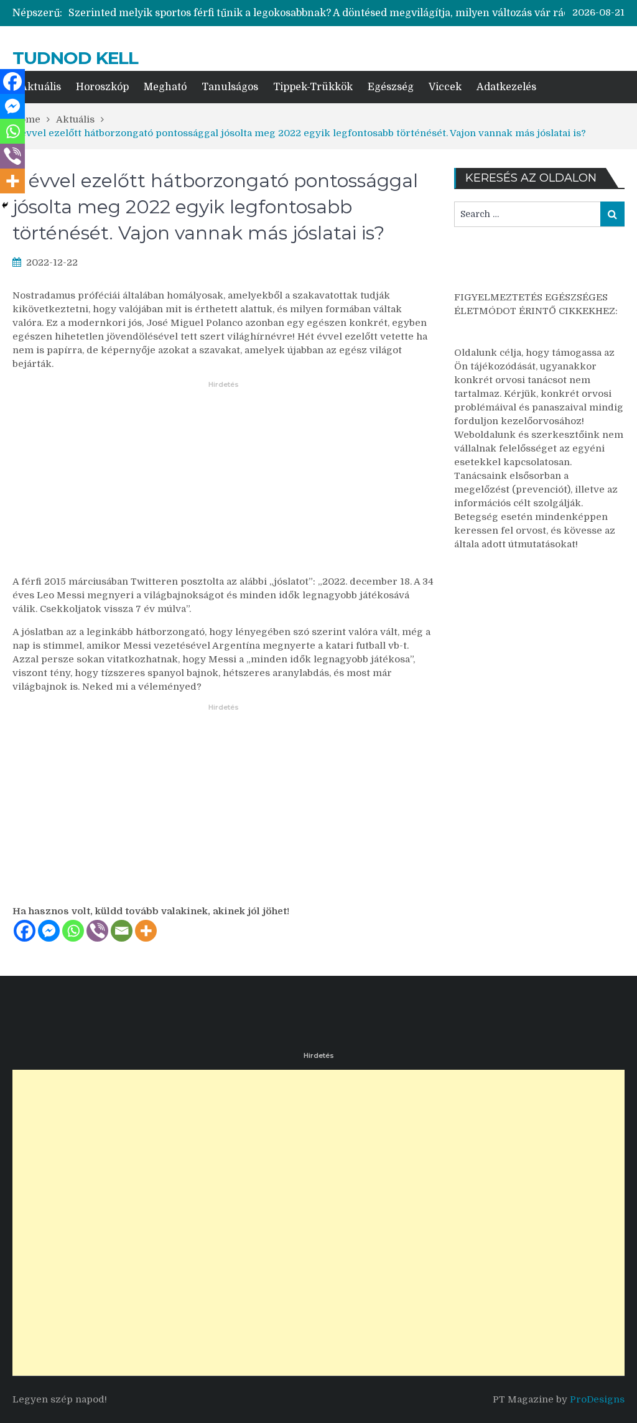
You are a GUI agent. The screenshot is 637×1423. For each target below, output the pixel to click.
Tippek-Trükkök (313, 87)
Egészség (391, 87)
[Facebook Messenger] (49, 931)
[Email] (122, 931)
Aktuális (40, 87)
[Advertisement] (224, 486)
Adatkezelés (506, 87)
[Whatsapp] (73, 931)
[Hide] (5, 205)
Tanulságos (230, 87)
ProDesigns (597, 1399)
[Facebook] (24, 931)
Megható (165, 87)
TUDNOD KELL (75, 57)
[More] (146, 931)
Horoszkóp (102, 87)
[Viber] (97, 931)
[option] (339, 13)
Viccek (445, 87)
